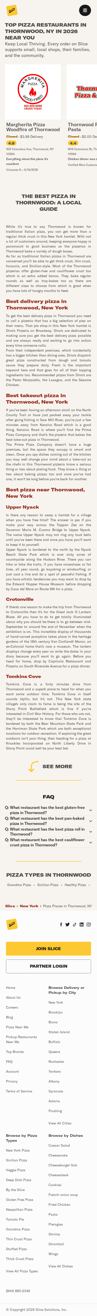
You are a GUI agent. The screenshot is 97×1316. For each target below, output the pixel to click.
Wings (53, 1254)
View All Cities (59, 1123)
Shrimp (54, 1234)
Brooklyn (55, 1012)
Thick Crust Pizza (20, 1259)
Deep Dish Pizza (18, 1180)
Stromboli (56, 1244)
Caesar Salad (59, 1145)
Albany (53, 1081)
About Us (13, 997)
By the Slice (15, 1190)
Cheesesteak (58, 1175)
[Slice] (12, 11)
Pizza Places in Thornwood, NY (67, 906)
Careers (12, 1007)
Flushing (55, 1111)
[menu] (85, 10)
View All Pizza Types (22, 1271)
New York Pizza (18, 1150)
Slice (10, 906)
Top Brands (15, 1051)
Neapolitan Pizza (19, 1209)
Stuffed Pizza (16, 1249)
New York (29, 906)
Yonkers (54, 1071)
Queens (54, 1051)
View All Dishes (60, 1266)
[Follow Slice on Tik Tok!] (74, 925)
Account (12, 1071)
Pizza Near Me (17, 1027)
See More (57, 766)
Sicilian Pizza (16, 1160)
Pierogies (55, 1224)
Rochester (56, 1061)
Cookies (54, 1185)
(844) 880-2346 (18, 1291)
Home (10, 987)
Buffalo (54, 1042)
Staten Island (59, 1032)
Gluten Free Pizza (19, 1199)
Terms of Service (19, 1091)
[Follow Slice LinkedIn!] (82, 925)
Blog (9, 1017)
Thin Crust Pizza (19, 1239)
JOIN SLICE (48, 948)
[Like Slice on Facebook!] (61, 925)
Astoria (54, 1101)
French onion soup (63, 1194)
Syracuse (55, 1091)
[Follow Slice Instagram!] (89, 925)
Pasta (53, 1214)
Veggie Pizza (15, 1170)
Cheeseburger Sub (62, 1165)
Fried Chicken (59, 1204)
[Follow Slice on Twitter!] (67, 925)
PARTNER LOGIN (48, 966)
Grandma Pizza (18, 1229)
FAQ (9, 1061)
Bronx (53, 1022)
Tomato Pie (15, 1219)
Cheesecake (57, 1155)
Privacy (12, 1081)
